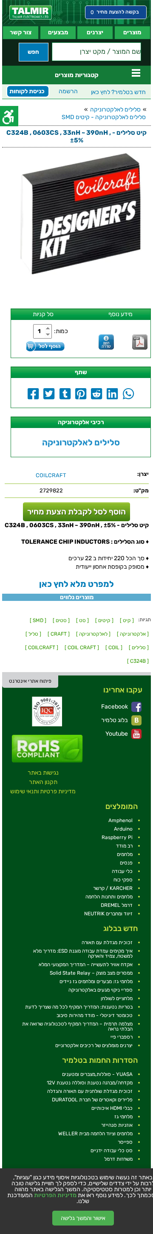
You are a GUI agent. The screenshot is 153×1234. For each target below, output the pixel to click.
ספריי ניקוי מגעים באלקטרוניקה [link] (100, 990)
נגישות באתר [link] (43, 772)
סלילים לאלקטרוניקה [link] (115, 109)
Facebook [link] (115, 706)
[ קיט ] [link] (127, 620)
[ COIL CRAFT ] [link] (81, 647)
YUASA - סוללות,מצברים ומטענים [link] (97, 1074)
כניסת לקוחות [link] (27, 91)
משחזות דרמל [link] (118, 1159)
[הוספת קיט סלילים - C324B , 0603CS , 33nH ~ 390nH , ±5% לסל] (45, 346)
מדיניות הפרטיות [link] (55, 1195)
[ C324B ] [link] (138, 661)
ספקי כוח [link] (123, 880)
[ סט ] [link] (82, 620)
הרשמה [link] (68, 91)
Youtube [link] (117, 733)
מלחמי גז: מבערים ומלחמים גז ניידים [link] (96, 981)
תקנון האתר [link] (43, 782)
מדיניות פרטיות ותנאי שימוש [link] (43, 791)
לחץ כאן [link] (118, 92)
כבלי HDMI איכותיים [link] (112, 1108)
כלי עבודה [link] (122, 871)
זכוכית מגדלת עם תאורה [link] (107, 942)
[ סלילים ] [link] (139, 647)
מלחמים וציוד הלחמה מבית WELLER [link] (95, 1134)
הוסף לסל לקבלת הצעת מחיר (76, 512)
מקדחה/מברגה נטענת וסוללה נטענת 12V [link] (90, 1083)
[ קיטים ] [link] (104, 620)
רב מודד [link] (124, 846)
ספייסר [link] (125, 1142)
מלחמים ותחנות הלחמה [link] (109, 897)
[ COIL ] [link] (114, 647)
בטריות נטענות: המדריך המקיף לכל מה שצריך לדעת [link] (79, 1007)
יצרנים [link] (95, 32)
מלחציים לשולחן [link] (117, 998)
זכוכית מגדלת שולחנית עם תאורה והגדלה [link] (90, 1091)
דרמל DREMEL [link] (117, 905)
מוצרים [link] (132, 32)
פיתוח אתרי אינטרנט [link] (30, 681)
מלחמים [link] (125, 854)
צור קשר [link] (20, 32)
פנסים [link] (126, 863)
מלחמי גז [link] (123, 1117)
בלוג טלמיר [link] (115, 720)
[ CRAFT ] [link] (58, 634)
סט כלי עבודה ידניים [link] (112, 1150)
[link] (30, 12)
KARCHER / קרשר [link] (113, 888)
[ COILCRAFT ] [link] (42, 647)
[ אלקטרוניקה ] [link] (133, 634)
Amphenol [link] (120, 820)
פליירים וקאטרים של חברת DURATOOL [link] (92, 1100)
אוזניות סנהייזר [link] (117, 1125)
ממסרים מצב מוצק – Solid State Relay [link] (91, 973)
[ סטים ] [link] (61, 620)
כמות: (61, 331)
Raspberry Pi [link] (117, 837)
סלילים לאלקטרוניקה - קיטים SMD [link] (104, 117)
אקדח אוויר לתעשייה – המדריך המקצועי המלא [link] (86, 964)
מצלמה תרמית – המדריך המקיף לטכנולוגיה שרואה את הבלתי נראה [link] (77, 1026)
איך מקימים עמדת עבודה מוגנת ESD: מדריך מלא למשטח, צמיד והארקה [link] (83, 953)
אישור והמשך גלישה (83, 1218)
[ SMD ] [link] (38, 620)
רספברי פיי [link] (121, 1037)
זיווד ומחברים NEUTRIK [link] (108, 914)
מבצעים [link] (58, 32)
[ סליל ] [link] (33, 634)
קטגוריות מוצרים (77, 75)
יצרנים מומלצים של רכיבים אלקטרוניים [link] (94, 1045)
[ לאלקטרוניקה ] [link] (93, 634)
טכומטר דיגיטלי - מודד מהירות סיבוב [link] (95, 1015)
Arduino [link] (123, 829)
